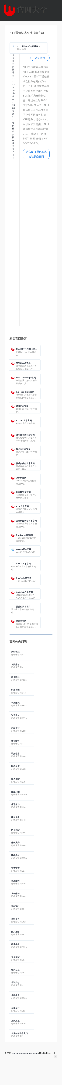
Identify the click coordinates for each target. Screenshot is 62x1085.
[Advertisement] (36, 243)
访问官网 (40, 57)
